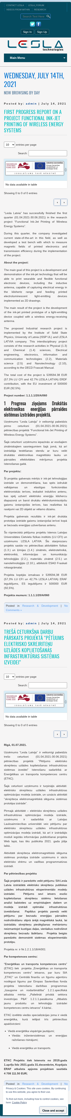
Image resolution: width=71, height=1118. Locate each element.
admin (31, 103)
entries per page (26, 144)
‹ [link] (57, 202)
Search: (23, 153)
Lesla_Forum (36, 5)
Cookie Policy (19, 1102)
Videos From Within (18, 9)
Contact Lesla (15, 5)
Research (40, 9)
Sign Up (42, 31)
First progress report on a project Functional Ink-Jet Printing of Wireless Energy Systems (33, 121)
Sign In (27, 31)
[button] (64, 170)
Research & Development (40, 605)
